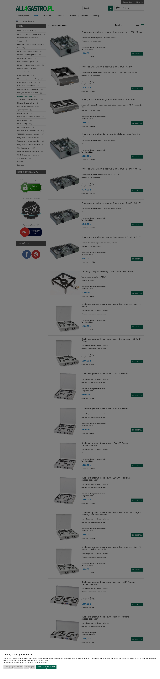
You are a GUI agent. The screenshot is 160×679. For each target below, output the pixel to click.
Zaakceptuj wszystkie (46, 667)
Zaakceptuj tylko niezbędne (13, 667)
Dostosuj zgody (29, 667)
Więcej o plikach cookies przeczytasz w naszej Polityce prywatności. (25, 662)
